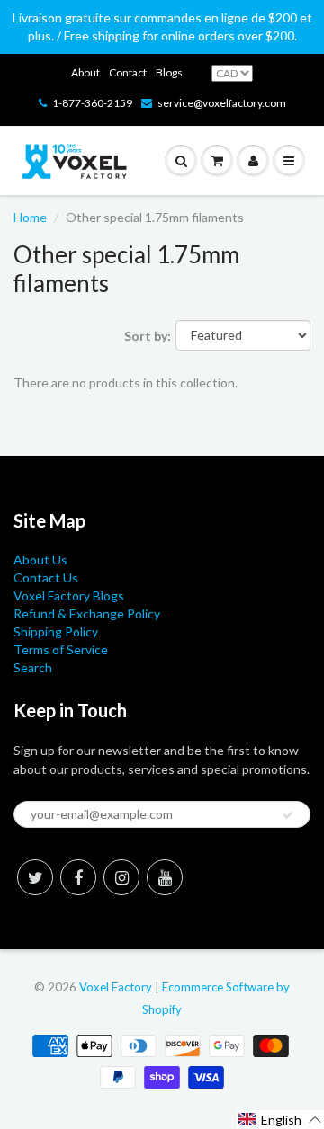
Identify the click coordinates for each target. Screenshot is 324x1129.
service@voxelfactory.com (222, 103)
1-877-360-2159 (92, 103)
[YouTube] (165, 877)
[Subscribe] (288, 815)
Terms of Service (61, 649)
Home (30, 217)
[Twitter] (35, 877)
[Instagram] (122, 877)
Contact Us (46, 577)
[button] (280, 1119)
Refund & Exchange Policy (87, 613)
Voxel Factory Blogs (69, 595)
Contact (128, 72)
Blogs (169, 72)
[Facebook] (78, 877)
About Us (41, 559)
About (85, 72)
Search (33, 667)
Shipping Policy (56, 631)
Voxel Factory (115, 987)
